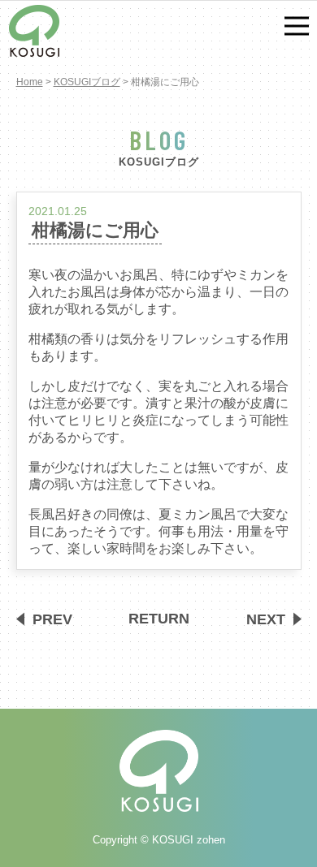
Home (29, 82)
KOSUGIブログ (87, 82)
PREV (52, 618)
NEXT (265, 618)
